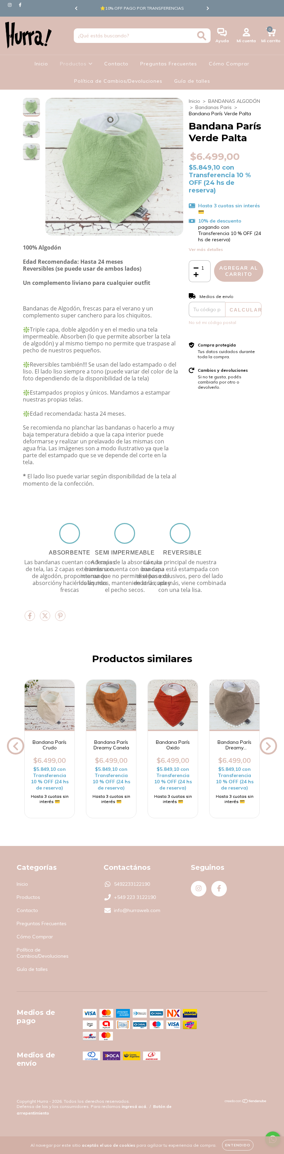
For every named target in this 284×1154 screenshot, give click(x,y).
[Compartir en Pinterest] (60, 618)
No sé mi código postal (212, 322)
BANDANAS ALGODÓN (234, 101)
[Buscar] (202, 36)
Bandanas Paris (213, 107)
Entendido (237, 1145)
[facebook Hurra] (20, 5)
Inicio (41, 64)
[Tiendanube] (245, 1102)
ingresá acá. (134, 1106)
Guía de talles (192, 81)
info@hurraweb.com (137, 910)
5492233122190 (132, 884)
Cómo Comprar (229, 64)
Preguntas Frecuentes (168, 64)
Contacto (116, 64)
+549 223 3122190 (135, 897)
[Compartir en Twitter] (46, 618)
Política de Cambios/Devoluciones (118, 81)
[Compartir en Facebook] (30, 618)
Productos (74, 64)
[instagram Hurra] (10, 5)
